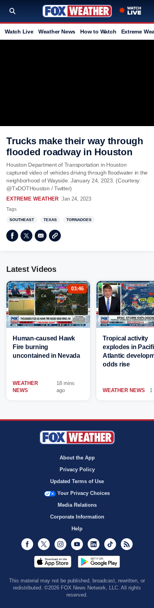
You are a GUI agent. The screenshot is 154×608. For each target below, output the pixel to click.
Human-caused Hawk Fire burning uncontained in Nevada (46, 347)
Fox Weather (77, 11)
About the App (77, 458)
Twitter (26, 236)
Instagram (60, 544)
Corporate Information (77, 517)
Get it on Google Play (99, 561)
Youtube (77, 544)
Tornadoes (79, 220)
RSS (127, 544)
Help (77, 529)
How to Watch (98, 31)
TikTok (110, 544)
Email (41, 236)
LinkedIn (94, 544)
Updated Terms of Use (77, 481)
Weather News (56, 31)
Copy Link (55, 236)
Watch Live (19, 31)
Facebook (12, 236)
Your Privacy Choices (83, 493)
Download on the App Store (52, 561)
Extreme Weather (32, 199)
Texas (50, 220)
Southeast (21, 220)
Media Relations (77, 505)
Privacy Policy (77, 469)
